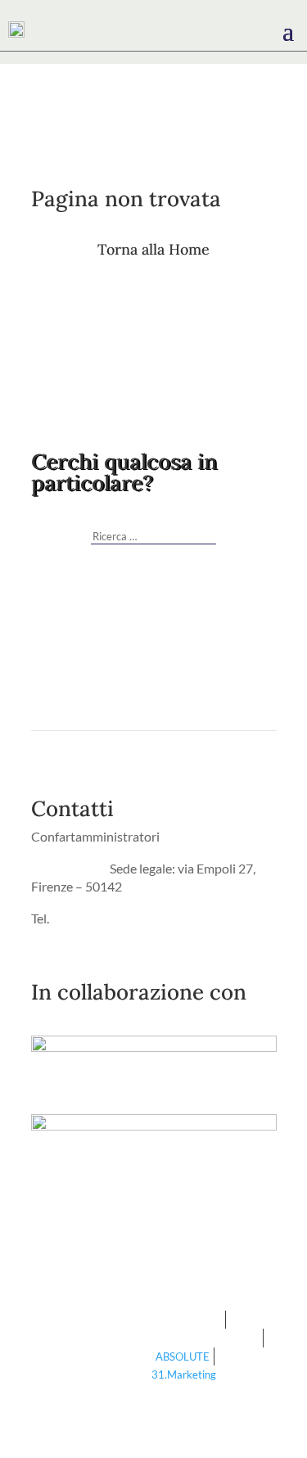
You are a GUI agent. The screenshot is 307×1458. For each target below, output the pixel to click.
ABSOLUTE (183, 1356)
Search (206, 530)
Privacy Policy (70, 868)
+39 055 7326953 (102, 918)
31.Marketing (183, 1374)
